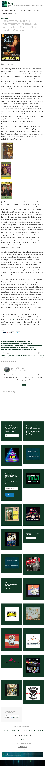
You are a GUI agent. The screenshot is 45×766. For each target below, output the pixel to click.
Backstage (36, 10)
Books (29, 10)
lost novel (39, 345)
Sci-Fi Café (5, 10)
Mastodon (26, 735)
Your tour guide (38, 730)
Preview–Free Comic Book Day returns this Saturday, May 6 (33, 355)
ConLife (16, 14)
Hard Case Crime (19, 345)
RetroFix (4, 14)
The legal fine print (26, 730)
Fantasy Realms (18, 341)
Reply (23, 385)
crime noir (28, 343)
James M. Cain (29, 345)
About (6, 730)
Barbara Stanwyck (8, 343)
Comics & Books (7, 341)
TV (25, 10)
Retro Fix (26, 341)
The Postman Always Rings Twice (26, 349)
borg (10, 3)
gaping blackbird (18, 368)
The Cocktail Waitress (9, 349)
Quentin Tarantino (18, 347)
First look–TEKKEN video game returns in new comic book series (11, 355)
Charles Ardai (19, 343)
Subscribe (9, 495)
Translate (15, 717)
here (42, 317)
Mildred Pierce (7, 347)
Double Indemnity (8, 345)
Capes (10, 14)
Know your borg (14, 730)
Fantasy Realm (14, 10)
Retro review (30, 347)
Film (21, 10)
